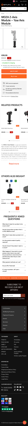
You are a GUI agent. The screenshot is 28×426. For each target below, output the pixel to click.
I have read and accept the (15, 298)
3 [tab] (12, 140)
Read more (14, 163)
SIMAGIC (3, 351)
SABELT (3, 344)
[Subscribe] (23, 295)
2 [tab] (10, 140)
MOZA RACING (5, 342)
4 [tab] (13, 140)
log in (23, 67)
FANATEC (3, 339)
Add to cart (17, 137)
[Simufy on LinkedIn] (20, 390)
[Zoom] (22, 46)
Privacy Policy (21, 298)
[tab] (8, 63)
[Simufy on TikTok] (15, 390)
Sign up (18, 67)
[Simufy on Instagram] (15, 387)
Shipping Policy (14, 96)
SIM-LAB (3, 354)
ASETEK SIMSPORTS (6, 349)
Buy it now (14, 76)
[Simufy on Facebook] (17, 387)
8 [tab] (19, 140)
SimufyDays (17, 339)
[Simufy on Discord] (17, 390)
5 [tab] (14, 140)
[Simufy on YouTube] (20, 387)
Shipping (9, 60)
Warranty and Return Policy (8, 372)
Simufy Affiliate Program (18, 352)
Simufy (2, 13)
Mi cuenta (16, 342)
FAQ (15, 344)
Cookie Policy (4, 376)
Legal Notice (4, 379)
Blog (15, 349)
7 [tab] (17, 140)
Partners (16, 347)
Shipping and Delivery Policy (8, 369)
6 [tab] (16, 140)
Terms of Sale (4, 367)
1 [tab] (9, 140)
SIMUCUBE (4, 347)
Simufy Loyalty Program (20, 355)
